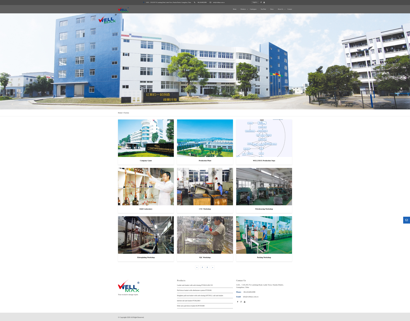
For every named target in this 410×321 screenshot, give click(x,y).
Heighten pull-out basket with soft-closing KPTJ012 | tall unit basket (200, 295)
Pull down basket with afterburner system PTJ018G (194, 290)
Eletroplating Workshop (146, 257)
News (271, 9)
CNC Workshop (205, 209)
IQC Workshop (205, 257)
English (254, 2)
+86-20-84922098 (201, 2)
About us (280, 9)
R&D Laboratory (146, 209)
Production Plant (205, 161)
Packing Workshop (264, 257)
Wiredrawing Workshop (264, 209)
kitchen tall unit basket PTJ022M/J (188, 301)
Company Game (146, 161)
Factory (126, 113)
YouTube (263, 9)
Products (243, 9)
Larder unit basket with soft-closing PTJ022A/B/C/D (195, 285)
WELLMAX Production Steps (264, 161)
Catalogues (253, 9)
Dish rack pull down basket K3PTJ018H (191, 306)
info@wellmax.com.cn (219, 2)
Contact (289, 9)
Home (234, 9)
